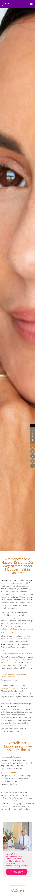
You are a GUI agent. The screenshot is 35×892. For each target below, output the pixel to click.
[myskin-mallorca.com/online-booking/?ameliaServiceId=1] (32, 446)
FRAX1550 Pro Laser (8, 662)
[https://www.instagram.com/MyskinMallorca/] (32, 461)
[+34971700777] (32, 456)
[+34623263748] (32, 451)
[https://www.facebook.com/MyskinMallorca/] (32, 465)
